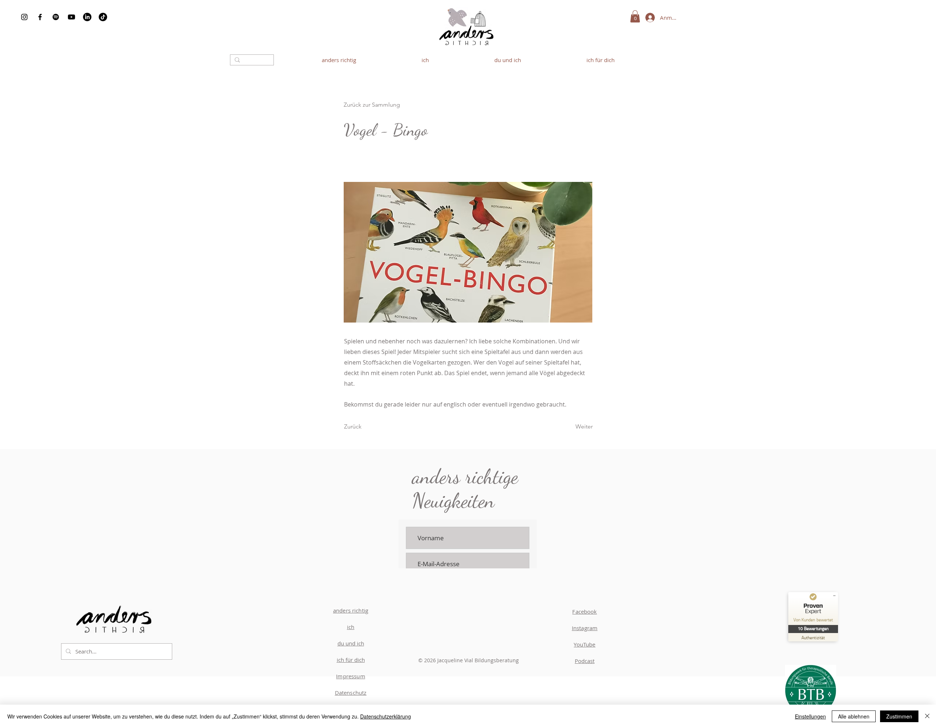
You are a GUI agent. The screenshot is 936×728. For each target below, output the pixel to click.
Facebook (584, 611)
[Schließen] (927, 716)
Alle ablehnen (853, 716)
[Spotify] (56, 17)
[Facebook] (40, 17)
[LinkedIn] (87, 17)
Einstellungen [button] (810, 716)
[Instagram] (24, 17)
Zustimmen (899, 716)
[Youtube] (71, 17)
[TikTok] (103, 17)
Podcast (585, 660)
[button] (635, 16)
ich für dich (351, 659)
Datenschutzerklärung (385, 716)
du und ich (350, 643)
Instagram (584, 628)
